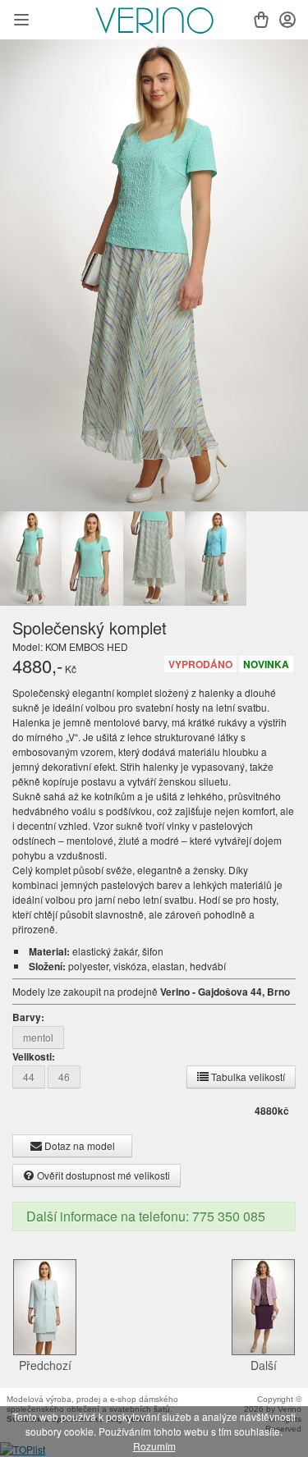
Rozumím (154, 1446)
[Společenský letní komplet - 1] (154, 275)
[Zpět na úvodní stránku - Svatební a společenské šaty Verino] (154, 20)
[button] (21, 21)
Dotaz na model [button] (78, 1145)
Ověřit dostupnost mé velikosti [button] (102, 1175)
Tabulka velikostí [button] (247, 1077)
